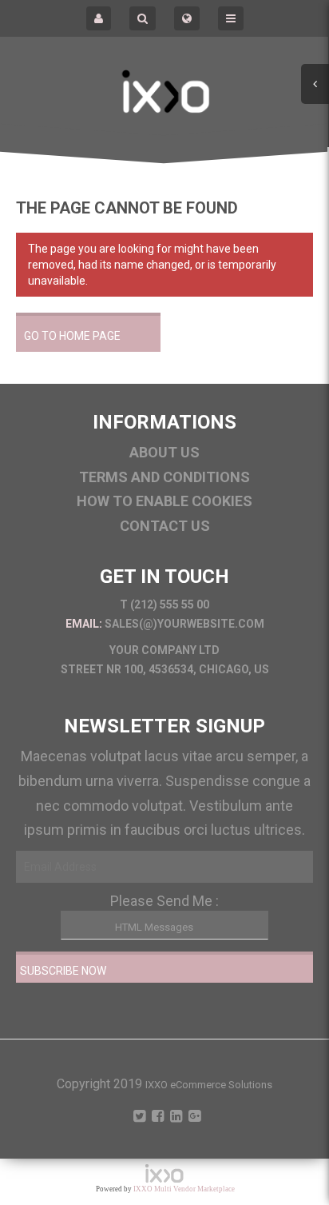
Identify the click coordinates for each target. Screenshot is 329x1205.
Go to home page (72, 335)
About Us (164, 452)
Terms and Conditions (164, 477)
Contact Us (165, 525)
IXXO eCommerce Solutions (208, 1085)
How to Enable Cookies (164, 501)
